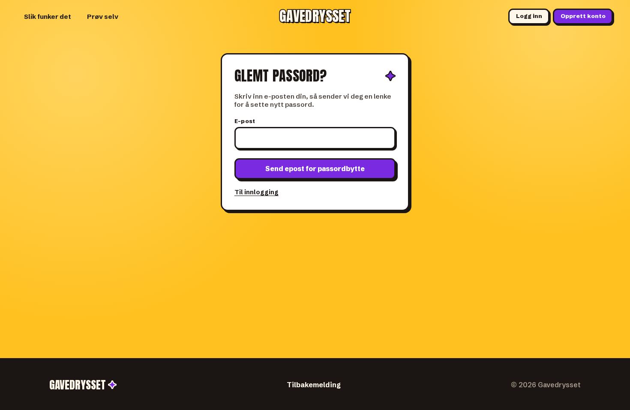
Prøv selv (102, 16)
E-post (244, 121)
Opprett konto (583, 16)
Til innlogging (256, 192)
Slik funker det (47, 16)
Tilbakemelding (314, 384)
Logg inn (529, 16)
